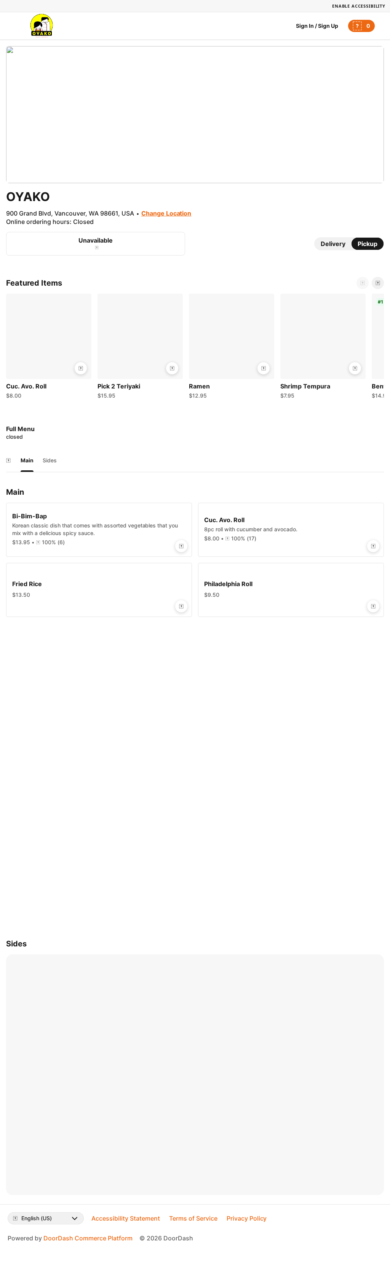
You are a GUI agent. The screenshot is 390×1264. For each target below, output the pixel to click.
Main (27, 460)
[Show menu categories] (8, 460)
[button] (48, 348)
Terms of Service (193, 1218)
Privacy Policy (247, 1218)
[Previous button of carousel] (362, 283)
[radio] (333, 244)
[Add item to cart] (81, 368)
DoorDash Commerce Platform (88, 1238)
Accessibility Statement (125, 1218)
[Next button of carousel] (378, 283)
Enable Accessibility (358, 6)
